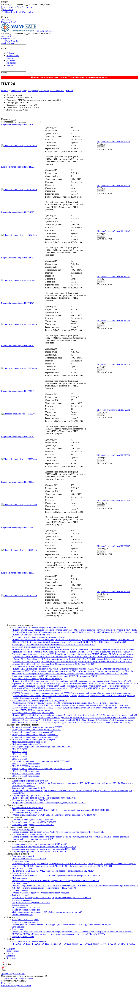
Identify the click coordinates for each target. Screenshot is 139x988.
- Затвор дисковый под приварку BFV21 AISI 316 (81, 832)
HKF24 (69, 90)
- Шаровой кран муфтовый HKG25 (102, 783)
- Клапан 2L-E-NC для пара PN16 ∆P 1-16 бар (109, 722)
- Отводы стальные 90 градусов (54, 893)
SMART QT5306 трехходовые (26, 771)
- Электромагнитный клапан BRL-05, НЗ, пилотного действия (99, 705)
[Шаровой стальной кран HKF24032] (19, 280)
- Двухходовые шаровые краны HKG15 (67, 783)
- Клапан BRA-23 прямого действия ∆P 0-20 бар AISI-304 (67, 664)
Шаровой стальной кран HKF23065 (113, 410)
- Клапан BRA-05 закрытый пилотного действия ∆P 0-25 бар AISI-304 (63, 656)
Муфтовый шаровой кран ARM (26, 744)
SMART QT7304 (19, 756)
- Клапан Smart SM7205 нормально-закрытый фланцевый (95, 652)
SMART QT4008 (19, 749)
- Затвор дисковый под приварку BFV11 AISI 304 (35, 832)
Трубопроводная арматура (13, 973)
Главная (4, 90)
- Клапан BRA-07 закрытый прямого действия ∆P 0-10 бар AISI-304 (63, 659)
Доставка (11, 60)
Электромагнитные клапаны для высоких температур (37, 678)
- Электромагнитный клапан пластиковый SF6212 (55, 671)
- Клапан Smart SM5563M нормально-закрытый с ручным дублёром (86, 639)
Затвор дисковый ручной (23, 829)
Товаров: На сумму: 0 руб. (9, 21)
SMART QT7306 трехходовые (26, 776)
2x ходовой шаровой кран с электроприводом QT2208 (37, 727)
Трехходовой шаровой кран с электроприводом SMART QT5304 (42, 768)
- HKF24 (82, 803)
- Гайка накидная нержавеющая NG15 (29, 912)
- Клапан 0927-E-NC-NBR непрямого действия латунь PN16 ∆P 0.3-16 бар (46, 715)
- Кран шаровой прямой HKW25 (61, 798)
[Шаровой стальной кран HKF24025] (19, 235)
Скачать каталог (8, 7)
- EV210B (25, 944)
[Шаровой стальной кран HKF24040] (19, 324)
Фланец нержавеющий (22, 914)
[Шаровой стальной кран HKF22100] (19, 504)
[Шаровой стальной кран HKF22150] (19, 595)
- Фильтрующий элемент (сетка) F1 (28, 924)
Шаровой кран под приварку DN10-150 (30, 795)
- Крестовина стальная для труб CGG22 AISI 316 (77, 876)
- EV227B (120, 944)
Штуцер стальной (20, 905)
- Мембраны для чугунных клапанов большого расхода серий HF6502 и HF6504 (68, 934)
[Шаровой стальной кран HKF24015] (19, 145)
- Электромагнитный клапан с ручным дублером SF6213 (105, 671)
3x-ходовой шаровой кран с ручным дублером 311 (35, 739)
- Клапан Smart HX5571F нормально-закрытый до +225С (101, 688)
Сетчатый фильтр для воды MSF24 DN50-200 (33, 824)
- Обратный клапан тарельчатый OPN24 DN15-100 (35, 810)
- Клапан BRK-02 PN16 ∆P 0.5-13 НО (84, 632)
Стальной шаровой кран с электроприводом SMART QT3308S (41, 761)
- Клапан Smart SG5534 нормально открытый (45, 632)
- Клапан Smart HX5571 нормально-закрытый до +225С (49, 688)
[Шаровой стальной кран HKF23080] (19, 459)
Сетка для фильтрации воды (25, 922)
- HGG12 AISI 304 (20, 859)
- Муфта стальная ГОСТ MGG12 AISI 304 (31, 880)
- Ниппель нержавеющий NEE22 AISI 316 (31, 885)
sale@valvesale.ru (26, 12)
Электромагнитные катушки (25, 919)
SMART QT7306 (19, 759)
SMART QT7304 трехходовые (26, 773)
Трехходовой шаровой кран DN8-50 (28, 788)
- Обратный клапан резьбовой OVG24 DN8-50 (75, 815)
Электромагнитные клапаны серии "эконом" (33, 712)
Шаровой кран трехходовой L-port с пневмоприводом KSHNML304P (44, 846)
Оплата (10, 58)
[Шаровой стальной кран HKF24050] (19, 368)
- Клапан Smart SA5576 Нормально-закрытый (33, 681)
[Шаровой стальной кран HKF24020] (19, 189)
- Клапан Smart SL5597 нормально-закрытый (66, 686)
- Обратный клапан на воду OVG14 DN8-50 (32, 815)
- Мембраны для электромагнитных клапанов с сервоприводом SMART (45, 932)
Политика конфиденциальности (16, 985)
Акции (10, 65)
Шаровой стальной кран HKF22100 (113, 501)
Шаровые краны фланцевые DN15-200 (46, 90)
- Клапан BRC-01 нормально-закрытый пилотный (35, 669)
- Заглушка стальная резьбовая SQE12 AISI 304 (90, 866)
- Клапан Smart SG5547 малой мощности (31, 635)
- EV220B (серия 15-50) (51, 944)
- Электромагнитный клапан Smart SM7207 (79, 654)
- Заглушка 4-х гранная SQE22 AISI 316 (30, 863)
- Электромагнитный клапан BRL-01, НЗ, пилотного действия (89, 703)
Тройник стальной (20, 895)
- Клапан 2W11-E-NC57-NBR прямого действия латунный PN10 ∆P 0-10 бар (60, 717)
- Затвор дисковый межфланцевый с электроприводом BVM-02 (41, 837)
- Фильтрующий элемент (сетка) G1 (94, 924)
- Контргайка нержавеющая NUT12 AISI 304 (75, 871)
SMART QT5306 (19, 754)
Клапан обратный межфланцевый (27, 807)
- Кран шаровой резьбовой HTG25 (59, 790)
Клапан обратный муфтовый (25, 812)
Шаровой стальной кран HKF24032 (113, 276)
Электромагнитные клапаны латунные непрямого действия (39, 627)
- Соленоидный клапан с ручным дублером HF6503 (36, 703)
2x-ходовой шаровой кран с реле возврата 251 (33, 732)
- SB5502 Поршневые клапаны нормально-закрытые (36, 693)
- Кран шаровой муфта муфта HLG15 (93, 790)
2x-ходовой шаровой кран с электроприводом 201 (35, 737)
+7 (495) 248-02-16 (9, 12)
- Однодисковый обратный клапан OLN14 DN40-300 (84, 810)
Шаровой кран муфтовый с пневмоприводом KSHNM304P (39, 844)
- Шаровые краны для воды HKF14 (61, 803)
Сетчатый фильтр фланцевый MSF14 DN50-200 (34, 822)
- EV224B (111, 944)
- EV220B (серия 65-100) (95, 944)
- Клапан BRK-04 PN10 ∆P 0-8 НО (88, 642)
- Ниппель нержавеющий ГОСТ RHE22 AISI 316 (74, 885)
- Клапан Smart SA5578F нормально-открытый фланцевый (60, 683)
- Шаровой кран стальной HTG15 (27, 790)
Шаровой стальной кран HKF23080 (113, 455)
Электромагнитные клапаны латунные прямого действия (38, 637)
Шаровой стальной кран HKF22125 (113, 546)
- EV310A (130, 944)
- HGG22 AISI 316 (37, 859)
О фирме (11, 53)
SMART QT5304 (19, 751)
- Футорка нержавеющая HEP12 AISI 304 (31, 902)
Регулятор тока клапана (23, 936)
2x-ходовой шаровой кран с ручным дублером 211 (35, 734)
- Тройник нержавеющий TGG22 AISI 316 (71, 897)
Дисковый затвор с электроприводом (29, 834)
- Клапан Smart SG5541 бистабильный (119, 632)
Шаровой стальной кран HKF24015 (113, 142)
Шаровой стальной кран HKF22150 (113, 591)
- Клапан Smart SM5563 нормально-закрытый (33, 639)
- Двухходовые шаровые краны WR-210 (30, 783)
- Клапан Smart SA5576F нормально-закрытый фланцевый (82, 681)
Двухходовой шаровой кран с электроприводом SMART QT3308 (42, 747)
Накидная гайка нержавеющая (26, 910)
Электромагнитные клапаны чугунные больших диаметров (39, 700)
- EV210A (16, 944)
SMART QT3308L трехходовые (26, 766)
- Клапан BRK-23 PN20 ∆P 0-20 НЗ (78, 644)
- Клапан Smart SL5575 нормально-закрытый (108, 683)
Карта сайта (6, 983)
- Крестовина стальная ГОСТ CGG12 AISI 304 (33, 876)
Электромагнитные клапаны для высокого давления (36, 691)
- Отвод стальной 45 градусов (26, 893)
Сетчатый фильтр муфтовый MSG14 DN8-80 (32, 820)
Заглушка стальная (20, 861)
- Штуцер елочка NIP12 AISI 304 (27, 907)
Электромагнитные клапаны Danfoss (29, 941)
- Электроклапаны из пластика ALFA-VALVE (80, 669)
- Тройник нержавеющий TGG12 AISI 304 (31, 897)
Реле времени (18, 927)
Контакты (11, 63)
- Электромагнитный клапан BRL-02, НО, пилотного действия (66, 704)
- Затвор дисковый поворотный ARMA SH (91, 837)
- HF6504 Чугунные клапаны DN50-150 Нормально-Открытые (83, 708)
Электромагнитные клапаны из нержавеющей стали (36, 647)
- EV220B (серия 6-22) (73, 944)
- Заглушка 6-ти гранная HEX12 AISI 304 (68, 863)
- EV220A (35, 944)
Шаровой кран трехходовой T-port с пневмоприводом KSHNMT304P (44, 849)
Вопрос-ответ (13, 55)
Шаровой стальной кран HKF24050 (113, 364)
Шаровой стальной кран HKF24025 (113, 231)
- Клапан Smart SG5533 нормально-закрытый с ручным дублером (84, 630)
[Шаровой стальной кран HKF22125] (19, 550)
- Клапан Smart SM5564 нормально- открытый (49, 642)
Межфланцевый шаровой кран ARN (29, 742)
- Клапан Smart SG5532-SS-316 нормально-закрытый (36, 649)
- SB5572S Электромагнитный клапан (79, 693)
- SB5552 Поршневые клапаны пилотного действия (53, 695)
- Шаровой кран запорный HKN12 (28, 803)
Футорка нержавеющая (22, 900)
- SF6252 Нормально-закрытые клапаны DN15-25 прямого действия (72, 672)
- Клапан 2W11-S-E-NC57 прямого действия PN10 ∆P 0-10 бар (57, 720)
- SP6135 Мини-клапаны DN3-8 (82, 676)
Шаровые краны (18, 90)
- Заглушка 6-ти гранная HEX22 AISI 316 (107, 863)
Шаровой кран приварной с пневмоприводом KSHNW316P (40, 851)
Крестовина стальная (21, 873)
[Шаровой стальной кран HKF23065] (19, 414)
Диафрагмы (17, 929)
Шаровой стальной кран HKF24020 (113, 185)
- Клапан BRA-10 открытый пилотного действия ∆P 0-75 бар (69, 661)
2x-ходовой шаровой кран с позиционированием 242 (36, 729)
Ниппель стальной (20, 883)
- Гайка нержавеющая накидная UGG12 (66, 912)
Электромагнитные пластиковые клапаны (31, 666)
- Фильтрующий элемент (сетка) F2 (61, 924)
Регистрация (27, 7)
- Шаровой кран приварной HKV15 (28, 798)
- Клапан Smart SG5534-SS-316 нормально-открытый (85, 649)
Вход (19, 7)
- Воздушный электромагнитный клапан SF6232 (96, 674)
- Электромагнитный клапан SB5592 (35, 698)
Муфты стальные (20, 878)
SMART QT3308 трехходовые (26, 764)
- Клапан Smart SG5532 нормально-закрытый (33, 630)
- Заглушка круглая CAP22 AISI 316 (51, 866)
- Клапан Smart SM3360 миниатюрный (44, 644)
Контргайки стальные (22, 868)
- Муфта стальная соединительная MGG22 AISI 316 (75, 880)
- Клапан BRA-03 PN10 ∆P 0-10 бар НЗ (50, 652)
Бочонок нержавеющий (23, 856)
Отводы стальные (20, 890)
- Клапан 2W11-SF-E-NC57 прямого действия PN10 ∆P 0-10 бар (58, 722)
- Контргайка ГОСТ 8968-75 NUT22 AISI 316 (33, 871)
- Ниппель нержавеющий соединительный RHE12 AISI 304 (48, 888)
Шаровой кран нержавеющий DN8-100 (30, 781)
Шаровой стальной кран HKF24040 (113, 320)
